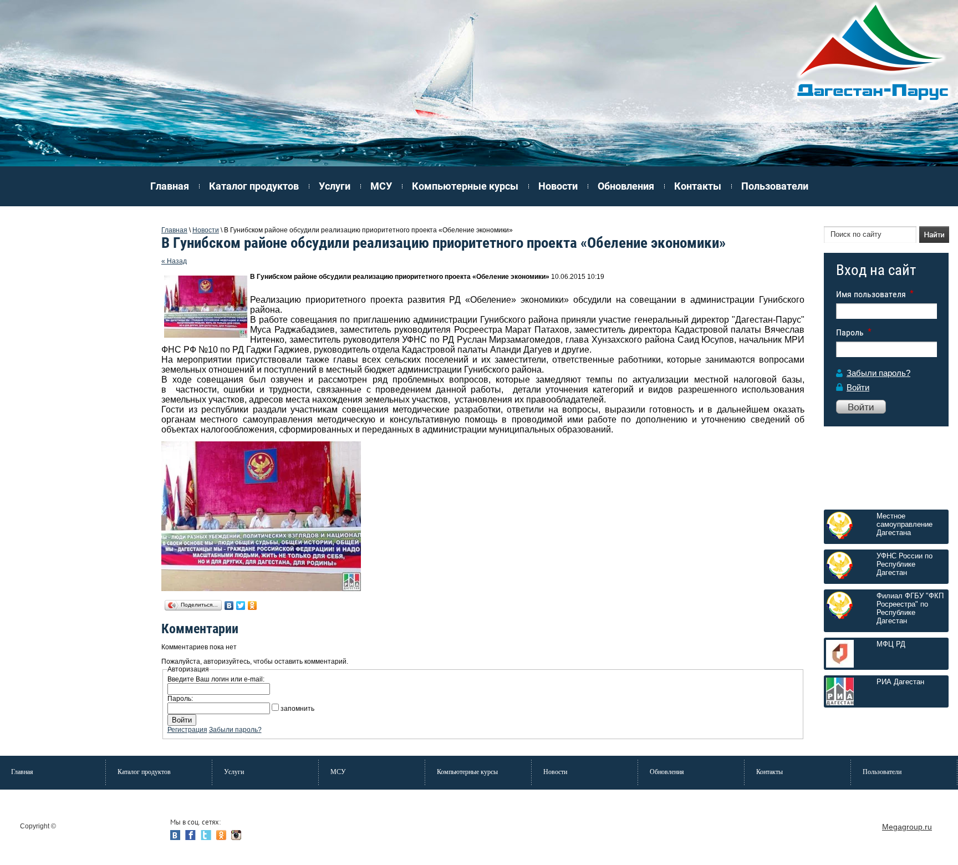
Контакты (697, 186)
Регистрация (187, 730)
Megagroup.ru (907, 826)
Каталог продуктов (254, 186)
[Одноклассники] (252, 605)
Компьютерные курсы (465, 186)
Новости (558, 186)
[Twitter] (241, 605)
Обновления (626, 186)
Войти (858, 387)
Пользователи (774, 186)
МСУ (381, 186)
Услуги (334, 186)
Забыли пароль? (878, 373)
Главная (169, 186)
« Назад (174, 261)
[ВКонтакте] (229, 605)
